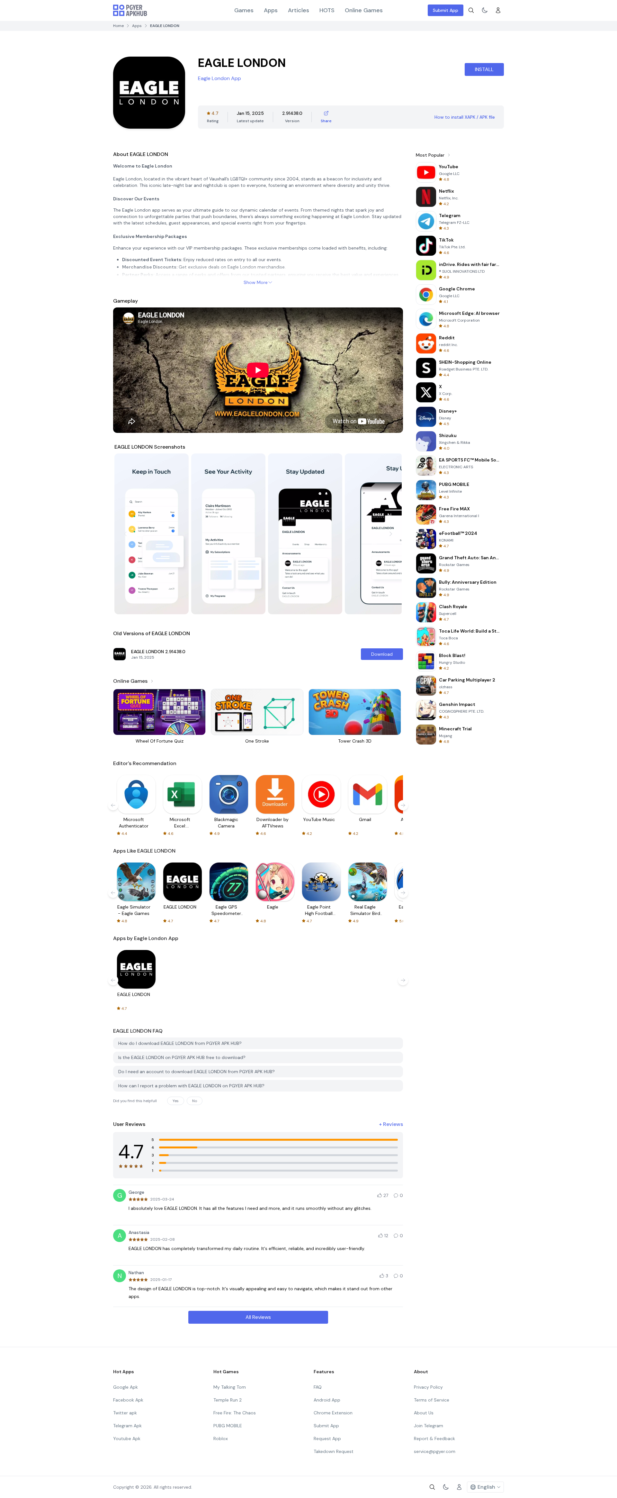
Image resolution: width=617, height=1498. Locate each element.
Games (244, 10)
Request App (327, 1438)
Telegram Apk (127, 1426)
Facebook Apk (128, 1400)
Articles (298, 10)
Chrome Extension (333, 1413)
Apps (271, 10)
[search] (471, 10)
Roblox (220, 1438)
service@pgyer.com (434, 1451)
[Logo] (130, 10)
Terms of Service (431, 1400)
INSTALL (484, 69)
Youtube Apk (126, 1438)
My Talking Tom (229, 1387)
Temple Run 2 (227, 1400)
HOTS (327, 10)
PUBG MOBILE (227, 1426)
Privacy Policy (428, 1387)
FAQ (318, 1387)
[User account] (498, 10)
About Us (424, 1413)
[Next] (391, 534)
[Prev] (125, 534)
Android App (327, 1400)
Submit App (445, 10)
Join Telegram (428, 1426)
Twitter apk (125, 1413)
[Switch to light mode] (484, 10)
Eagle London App (219, 78)
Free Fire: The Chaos (234, 1413)
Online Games (364, 10)
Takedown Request (333, 1451)
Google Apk (125, 1387)
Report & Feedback (434, 1438)
